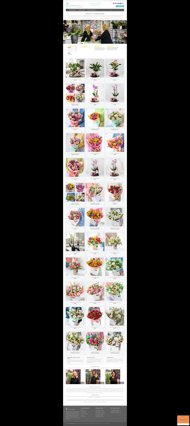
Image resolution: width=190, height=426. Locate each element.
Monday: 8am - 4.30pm (99, 410)
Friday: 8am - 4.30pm (99, 415)
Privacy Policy (83, 416)
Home (67, 10)
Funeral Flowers (82, 10)
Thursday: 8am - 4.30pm (100, 413)
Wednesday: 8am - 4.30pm (100, 412)
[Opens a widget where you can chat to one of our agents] (183, 420)
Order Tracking (83, 411)
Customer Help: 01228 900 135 (116, 411)
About (120, 0)
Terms (123, 0)
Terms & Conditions (84, 413)
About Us (82, 410)
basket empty (121, 6)
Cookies (82, 415)
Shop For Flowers (72, 10)
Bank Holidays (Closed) (99, 416)
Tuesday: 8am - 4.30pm (100, 411)
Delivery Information (91, 10)
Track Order (113, 0)
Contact (117, 0)
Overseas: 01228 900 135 (115, 412)
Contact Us (83, 412)
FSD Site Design (72, 423)
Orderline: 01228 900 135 (115, 410)
